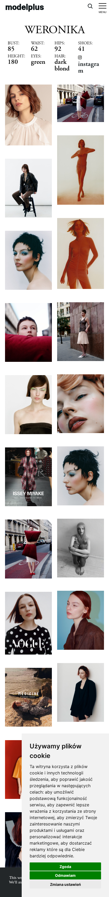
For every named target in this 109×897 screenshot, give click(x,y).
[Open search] (90, 6)
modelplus (24, 7)
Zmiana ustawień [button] (65, 884)
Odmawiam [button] (65, 875)
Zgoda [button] (65, 866)
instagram (88, 67)
